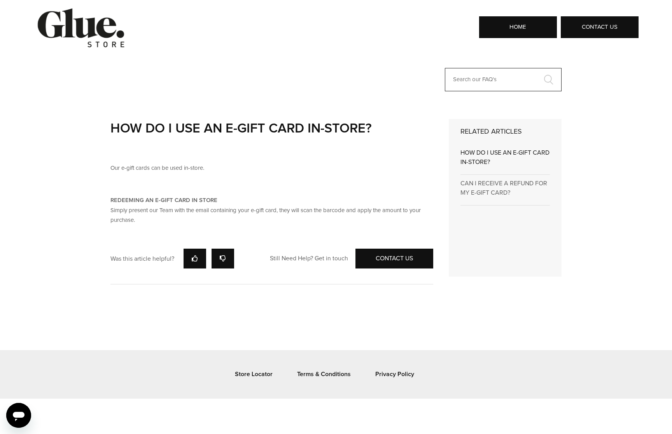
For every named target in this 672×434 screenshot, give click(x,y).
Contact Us (600, 27)
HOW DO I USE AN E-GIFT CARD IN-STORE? (505, 157)
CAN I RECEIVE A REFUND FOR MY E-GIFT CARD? (503, 188)
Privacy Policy (394, 374)
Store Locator (254, 374)
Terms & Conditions (324, 374)
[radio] (195, 258)
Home (517, 27)
